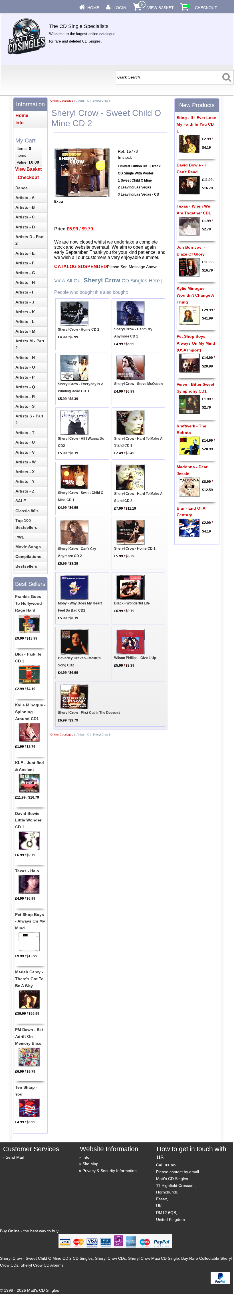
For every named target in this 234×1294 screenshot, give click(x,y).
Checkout (206, 7)
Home (93, 7)
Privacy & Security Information (109, 1170)
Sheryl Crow (100, 100)
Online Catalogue (61, 100)
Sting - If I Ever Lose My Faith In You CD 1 (196, 124)
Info (85, 1157)
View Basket (160, 7)
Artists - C (82, 100)
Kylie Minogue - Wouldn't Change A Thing (195, 295)
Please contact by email (177, 1172)
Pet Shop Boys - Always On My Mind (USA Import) (196, 343)
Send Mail (15, 1157)
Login (120, 7)
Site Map (90, 1164)
